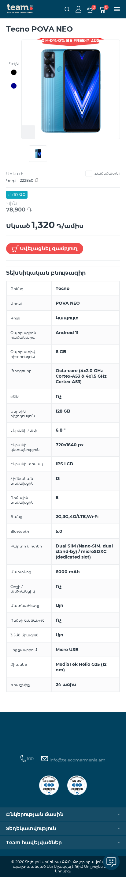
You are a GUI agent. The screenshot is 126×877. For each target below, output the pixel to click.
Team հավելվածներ (34, 842)
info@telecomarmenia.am (77, 760)
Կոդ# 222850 (19, 180)
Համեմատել (107, 173)
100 (30, 758)
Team (20, 8)
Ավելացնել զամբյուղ (49, 248)
